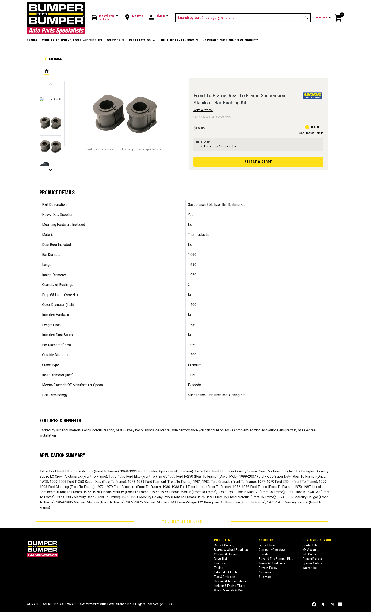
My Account (311, 549)
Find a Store (267, 545)
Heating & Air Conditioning (231, 581)
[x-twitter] (323, 605)
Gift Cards (309, 554)
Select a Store (258, 161)
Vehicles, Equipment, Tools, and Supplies (72, 40)
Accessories (115, 40)
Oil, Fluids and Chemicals (179, 40)
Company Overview (272, 549)
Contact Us (310, 545)
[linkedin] (340, 605)
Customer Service (317, 539)
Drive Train (221, 558)
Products (222, 539)
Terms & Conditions (272, 563)
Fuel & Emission (224, 576)
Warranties (310, 567)
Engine (218, 567)
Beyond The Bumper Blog (276, 558)
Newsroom (266, 572)
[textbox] (239, 18)
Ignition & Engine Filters (229, 585)
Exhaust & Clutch (225, 572)
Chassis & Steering (226, 554)
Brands (32, 40)
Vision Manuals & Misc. (229, 590)
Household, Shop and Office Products (230, 40)
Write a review (203, 110)
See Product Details (311, 133)
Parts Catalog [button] (143, 40)
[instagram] (332, 605)
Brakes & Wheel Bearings (231, 549)
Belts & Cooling (224, 545)
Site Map (265, 576)
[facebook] (314, 605)
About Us (266, 539)
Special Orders (312, 563)
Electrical (220, 563)
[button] (105, 18)
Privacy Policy (268, 567)
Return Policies (313, 558)
